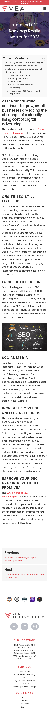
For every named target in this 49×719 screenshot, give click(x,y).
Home (24, 697)
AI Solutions (25, 684)
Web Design (24, 671)
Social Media (15, 81)
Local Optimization (18, 78)
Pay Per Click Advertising (24, 681)
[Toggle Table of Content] (41, 58)
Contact (24, 707)
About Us (24, 701)
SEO (24, 677)
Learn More (25, 3)
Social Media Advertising (24, 674)
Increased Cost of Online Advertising (21, 86)
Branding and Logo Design (24, 687)
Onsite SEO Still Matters (20, 75)
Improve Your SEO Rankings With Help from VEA (25, 92)
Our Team (24, 704)
